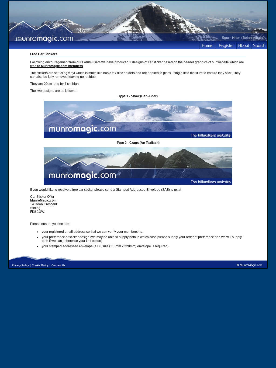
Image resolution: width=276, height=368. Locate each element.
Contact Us (58, 265)
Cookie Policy (40, 265)
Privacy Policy (20, 265)
